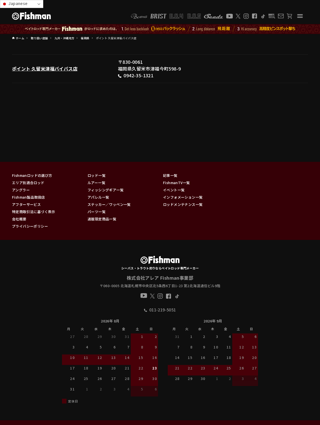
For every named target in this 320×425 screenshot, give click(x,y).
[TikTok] (263, 16)
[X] (238, 16)
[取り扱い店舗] (271, 16)
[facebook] (254, 16)
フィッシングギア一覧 (106, 189)
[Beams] (139, 16)
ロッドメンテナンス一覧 (182, 204)
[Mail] (281, 16)
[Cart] (289, 16)
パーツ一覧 (97, 211)
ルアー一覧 (96, 182)
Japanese (18, 3)
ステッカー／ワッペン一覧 (109, 204)
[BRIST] (158, 16)
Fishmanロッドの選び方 (32, 175)
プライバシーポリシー (30, 226)
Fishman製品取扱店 (28, 197)
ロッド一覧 (97, 175)
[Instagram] (246, 16)
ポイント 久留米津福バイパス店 (45, 68)
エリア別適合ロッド (28, 182)
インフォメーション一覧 (182, 197)
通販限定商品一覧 (102, 218)
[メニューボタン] (300, 16)
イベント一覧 (173, 189)
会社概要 (19, 218)
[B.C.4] (185, 16)
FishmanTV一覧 (176, 182)
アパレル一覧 (98, 197)
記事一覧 (170, 175)
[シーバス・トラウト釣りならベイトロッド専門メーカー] (159, 261)
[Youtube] (229, 16)
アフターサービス (26, 204)
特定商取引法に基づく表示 (33, 211)
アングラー (21, 189)
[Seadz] (213, 16)
